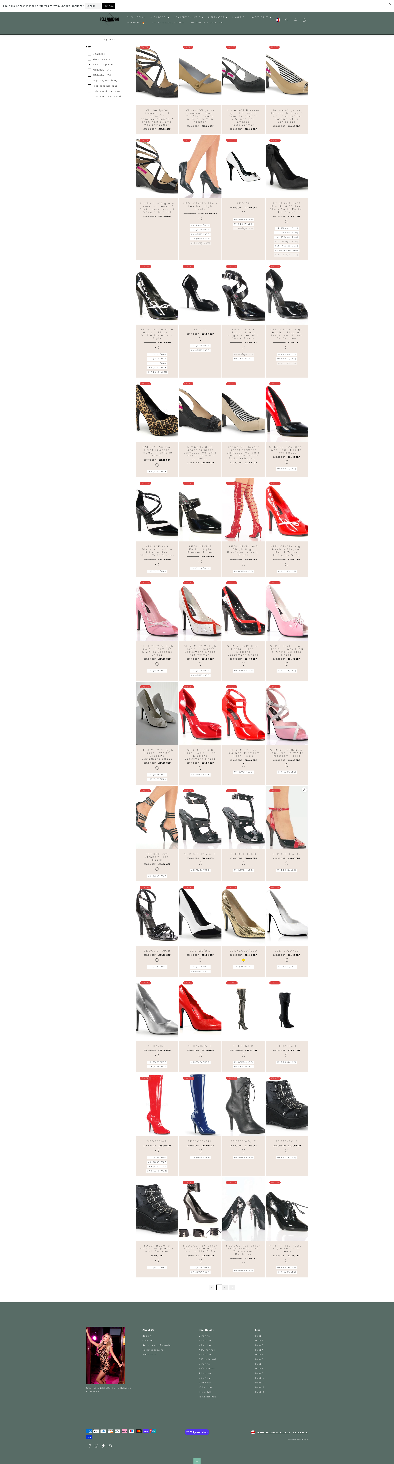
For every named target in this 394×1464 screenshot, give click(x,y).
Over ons (148, 1340)
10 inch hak (205, 1387)
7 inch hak (205, 1373)
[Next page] (232, 1287)
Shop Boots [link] (158, 17)
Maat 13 (259, 1392)
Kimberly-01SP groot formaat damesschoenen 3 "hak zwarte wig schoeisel (200, 452)
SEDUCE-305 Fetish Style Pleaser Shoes (200, 549)
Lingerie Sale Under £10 (207, 23)
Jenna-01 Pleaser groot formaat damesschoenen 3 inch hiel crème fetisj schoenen (243, 452)
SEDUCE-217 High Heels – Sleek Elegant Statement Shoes (243, 650)
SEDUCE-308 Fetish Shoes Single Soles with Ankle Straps (243, 334)
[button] (90, 20)
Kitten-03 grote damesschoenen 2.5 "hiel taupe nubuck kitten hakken (200, 116)
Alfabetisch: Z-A (102, 75)
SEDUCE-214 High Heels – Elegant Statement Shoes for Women (286, 334)
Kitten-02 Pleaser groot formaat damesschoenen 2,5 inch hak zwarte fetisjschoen (243, 117)
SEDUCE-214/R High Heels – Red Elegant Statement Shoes (200, 754)
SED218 (243, 203)
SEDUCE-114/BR (286, 854)
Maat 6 (259, 1359)
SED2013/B (286, 1046)
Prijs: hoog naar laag (105, 85)
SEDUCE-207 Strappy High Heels (157, 857)
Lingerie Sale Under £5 (168, 23)
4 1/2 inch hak (207, 1349)
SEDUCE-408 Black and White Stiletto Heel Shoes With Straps (157, 551)
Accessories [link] (259, 17)
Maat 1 (259, 1335)
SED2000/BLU (200, 1141)
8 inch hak (205, 1378)
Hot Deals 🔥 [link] (136, 23)
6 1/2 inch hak (207, 1368)
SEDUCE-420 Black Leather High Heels (200, 206)
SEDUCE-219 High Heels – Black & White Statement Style (157, 334)
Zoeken (147, 1335)
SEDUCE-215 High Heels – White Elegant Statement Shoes (157, 754)
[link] (278, 20)
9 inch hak (205, 1382)
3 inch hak (205, 1340)
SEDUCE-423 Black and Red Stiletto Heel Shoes (286, 449)
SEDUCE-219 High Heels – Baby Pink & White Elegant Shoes (157, 650)
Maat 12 (259, 1387)
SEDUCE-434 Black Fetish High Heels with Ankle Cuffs (200, 1248)
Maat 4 (259, 1349)
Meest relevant (101, 59)
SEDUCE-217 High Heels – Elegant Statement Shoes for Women (200, 650)
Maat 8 (259, 1368)
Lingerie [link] (238, 17)
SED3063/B (243, 1046)
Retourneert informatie (156, 1345)
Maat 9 (259, 1373)
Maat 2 (259, 1340)
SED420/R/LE (200, 1046)
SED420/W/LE (286, 950)
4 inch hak (205, 1345)
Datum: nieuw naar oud (107, 96)
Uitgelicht (99, 54)
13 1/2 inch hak (207, 1396)
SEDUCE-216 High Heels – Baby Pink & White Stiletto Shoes (286, 650)
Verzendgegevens (153, 1349)
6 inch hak (205, 1363)
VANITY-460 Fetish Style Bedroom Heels (286, 1248)
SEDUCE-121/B (244, 854)
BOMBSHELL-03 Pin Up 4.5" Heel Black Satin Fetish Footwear (286, 208)
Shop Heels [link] (135, 17)
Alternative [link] (216, 17)
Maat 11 (259, 1382)
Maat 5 (259, 1354)
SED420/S (157, 1046)
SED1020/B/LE (243, 1141)
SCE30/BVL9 (286, 1141)
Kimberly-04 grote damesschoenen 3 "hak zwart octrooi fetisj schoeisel (157, 208)
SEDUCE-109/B (157, 950)
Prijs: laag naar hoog (105, 80)
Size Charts (149, 1354)
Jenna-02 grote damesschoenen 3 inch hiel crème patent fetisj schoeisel (286, 116)
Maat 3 (259, 1345)
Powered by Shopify (298, 1439)
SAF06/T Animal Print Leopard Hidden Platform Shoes (157, 451)
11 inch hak (205, 1392)
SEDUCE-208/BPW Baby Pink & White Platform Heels (286, 753)
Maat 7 (259, 1363)
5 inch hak (205, 1354)
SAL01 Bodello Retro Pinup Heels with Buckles (157, 1248)
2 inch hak (205, 1335)
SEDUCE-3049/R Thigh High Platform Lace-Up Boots (243, 551)
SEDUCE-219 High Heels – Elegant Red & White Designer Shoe (286, 551)
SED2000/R (157, 1141)
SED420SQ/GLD (243, 950)
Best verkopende (103, 64)
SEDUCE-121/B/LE (200, 854)
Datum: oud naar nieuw (107, 91)
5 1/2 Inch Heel (207, 1359)
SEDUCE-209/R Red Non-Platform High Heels (243, 753)
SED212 (200, 329)
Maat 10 (259, 1378)
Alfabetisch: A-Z (102, 70)
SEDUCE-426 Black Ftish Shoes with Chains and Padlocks (243, 1250)
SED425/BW (200, 950)
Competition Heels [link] (187, 17)
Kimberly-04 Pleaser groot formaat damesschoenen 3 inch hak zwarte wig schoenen (157, 117)
